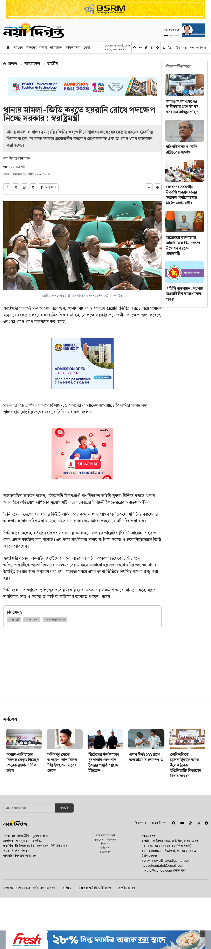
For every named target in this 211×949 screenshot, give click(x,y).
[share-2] (16, 187)
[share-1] (7, 187)
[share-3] (24, 187)
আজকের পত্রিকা (36, 47)
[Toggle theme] (164, 47)
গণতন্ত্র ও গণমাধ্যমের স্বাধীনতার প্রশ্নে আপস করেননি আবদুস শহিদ (182, 106)
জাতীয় (52, 63)
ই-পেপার (181, 47)
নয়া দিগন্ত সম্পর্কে (105, 835)
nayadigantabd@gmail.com (163, 865)
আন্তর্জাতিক (73, 47)
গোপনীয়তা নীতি (126, 887)
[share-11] (149, 187)
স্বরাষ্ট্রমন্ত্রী (14, 619)
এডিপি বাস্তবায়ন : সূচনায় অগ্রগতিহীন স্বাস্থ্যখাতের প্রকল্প (184, 293)
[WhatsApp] (152, 47)
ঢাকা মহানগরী (18, 167)
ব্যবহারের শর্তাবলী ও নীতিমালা (94, 887)
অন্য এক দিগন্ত (198, 47)
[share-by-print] (158, 187)
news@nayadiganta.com (171, 860)
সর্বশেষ (18, 47)
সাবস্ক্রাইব (64, 808)
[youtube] (140, 47)
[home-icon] (8, 47)
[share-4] (33, 187)
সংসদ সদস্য (31, 619)
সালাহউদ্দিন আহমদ (55, 619)
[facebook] (134, 47)
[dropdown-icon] (98, 48)
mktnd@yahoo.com (157, 870)
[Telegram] (158, 47)
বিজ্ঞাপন (105, 843)
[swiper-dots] (166, 35)
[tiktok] (146, 47)
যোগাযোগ (105, 851)
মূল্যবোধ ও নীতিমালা (105, 839)
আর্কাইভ (66, 887)
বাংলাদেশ (56, 47)
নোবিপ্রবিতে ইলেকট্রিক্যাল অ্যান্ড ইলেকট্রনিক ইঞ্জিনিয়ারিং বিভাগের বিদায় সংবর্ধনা (185, 765)
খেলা (86, 47)
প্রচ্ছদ (12, 63)
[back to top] (203, 922)
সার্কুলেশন (105, 847)
